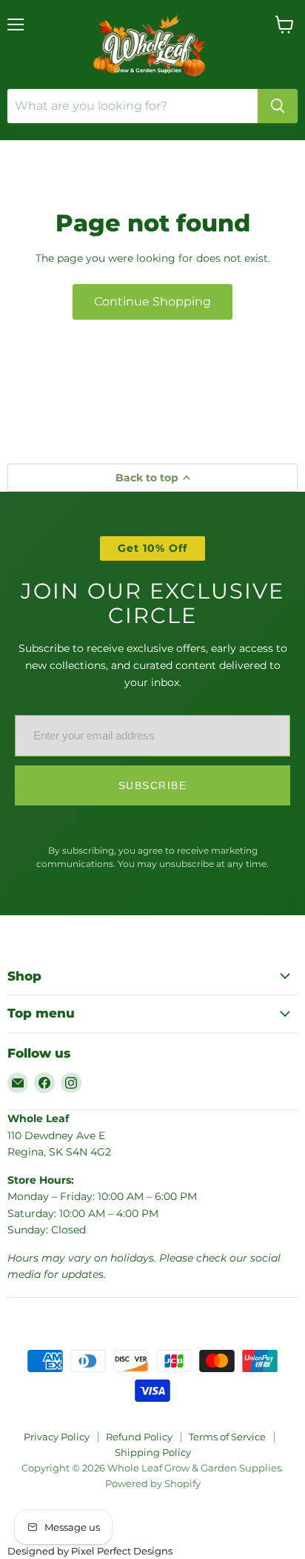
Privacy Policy (57, 1437)
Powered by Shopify (153, 1483)
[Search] (278, 106)
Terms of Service (227, 1437)
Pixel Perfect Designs (121, 1551)
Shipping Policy (153, 1452)
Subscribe (152, 785)
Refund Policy (139, 1437)
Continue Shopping (152, 301)
